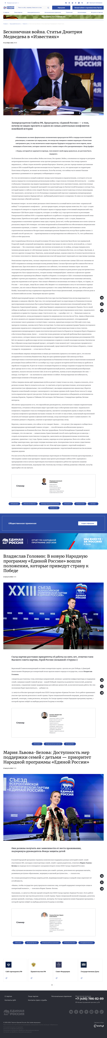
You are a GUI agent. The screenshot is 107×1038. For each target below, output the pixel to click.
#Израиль (67, 503)
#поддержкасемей (87, 942)
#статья (93, 503)
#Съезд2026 (70, 744)
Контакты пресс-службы (37, 1000)
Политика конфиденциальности (13, 1028)
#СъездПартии (32, 942)
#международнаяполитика (50, 503)
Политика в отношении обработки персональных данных (21, 1030)
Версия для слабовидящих (95, 2)
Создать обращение (87, 523)
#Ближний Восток (30, 503)
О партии (6, 12)
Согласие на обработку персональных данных (17, 1032)
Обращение (61, 8)
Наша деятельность (33, 12)
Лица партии (18, 12)
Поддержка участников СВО (53, 17)
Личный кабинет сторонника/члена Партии (88, 8)
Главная (5, 23)
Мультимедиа (82, 12)
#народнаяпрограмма (53, 744)
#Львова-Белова (69, 942)
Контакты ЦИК (10, 1000)
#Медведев (14, 503)
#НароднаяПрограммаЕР (50, 942)
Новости (25, 23)
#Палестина (80, 503)
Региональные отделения (53, 12)
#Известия (53, 508)
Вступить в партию (97, 12)
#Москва (18, 942)
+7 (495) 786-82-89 (89, 998)
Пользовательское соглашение (13, 1027)
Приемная (69, 12)
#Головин (37, 744)
